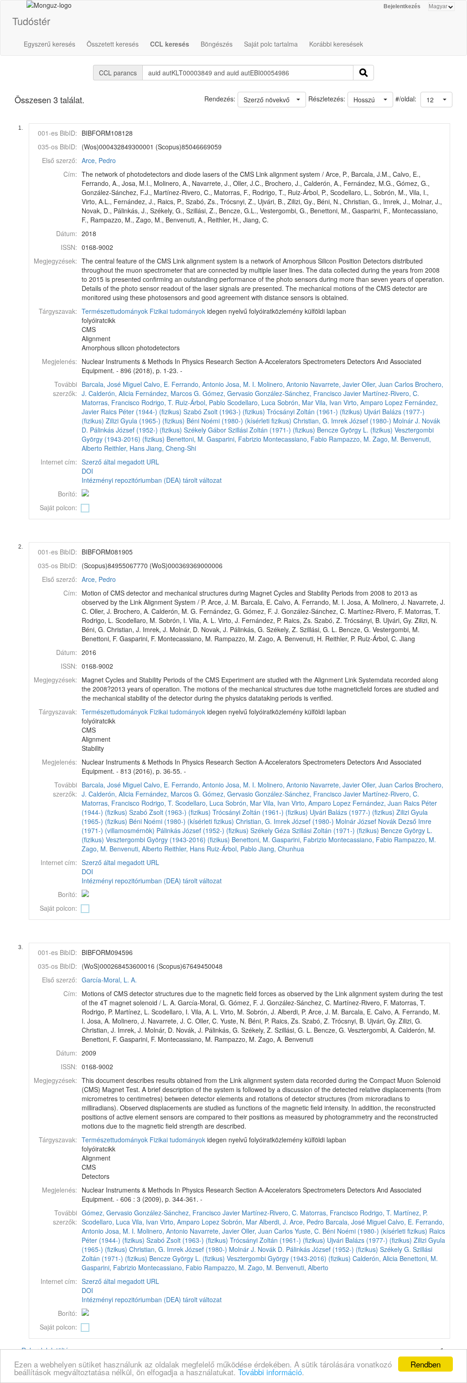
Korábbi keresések (336, 43)
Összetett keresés (113, 43)
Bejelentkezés (402, 6)
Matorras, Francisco (111, 402)
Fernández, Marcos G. (168, 393)
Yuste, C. (308, 1230)
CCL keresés (169, 43)
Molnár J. (406, 420)
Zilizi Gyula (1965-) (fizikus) (145, 420)
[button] (436, 99)
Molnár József (356, 821)
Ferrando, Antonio (197, 384)
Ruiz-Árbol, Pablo (200, 402)
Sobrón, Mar (295, 402)
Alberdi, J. (273, 1221)
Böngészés (217, 43)
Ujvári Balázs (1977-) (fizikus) (352, 812)
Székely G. (395, 1249)
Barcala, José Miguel (112, 384)
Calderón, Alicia (111, 393)
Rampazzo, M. (350, 438)
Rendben (425, 1364)
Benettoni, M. (185, 438)
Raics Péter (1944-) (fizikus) (141, 411)
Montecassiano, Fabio (295, 438)
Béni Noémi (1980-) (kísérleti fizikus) (239, 420)
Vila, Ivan (328, 402)
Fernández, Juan (377, 803)
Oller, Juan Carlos (387, 384)
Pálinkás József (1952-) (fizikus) (136, 429)
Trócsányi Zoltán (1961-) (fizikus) (314, 411)
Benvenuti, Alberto (135, 848)
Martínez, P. (411, 1212)
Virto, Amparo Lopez (373, 402)
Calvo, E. (157, 384)
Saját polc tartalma (271, 43)
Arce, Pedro (99, 160)
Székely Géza (270, 830)
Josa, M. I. (241, 384)
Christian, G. (311, 420)
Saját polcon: (58, 507)
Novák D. (271, 1249)
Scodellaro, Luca (251, 402)
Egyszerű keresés (49, 43)
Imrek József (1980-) (361, 420)
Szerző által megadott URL (120, 461)
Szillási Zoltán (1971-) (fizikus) (271, 429)
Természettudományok (115, 311)
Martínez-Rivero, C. (391, 393)
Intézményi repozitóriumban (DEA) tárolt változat (152, 480)
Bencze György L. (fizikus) (355, 429)
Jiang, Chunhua (281, 848)
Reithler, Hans (124, 448)
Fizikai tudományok (177, 311)
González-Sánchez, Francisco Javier (308, 393)
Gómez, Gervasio (227, 393)
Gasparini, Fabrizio (234, 438)
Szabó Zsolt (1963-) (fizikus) (224, 411)
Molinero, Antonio (283, 384)
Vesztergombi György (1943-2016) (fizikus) (168, 839)
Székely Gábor (205, 429)
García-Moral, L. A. (109, 979)
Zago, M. (386, 438)
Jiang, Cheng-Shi (171, 448)
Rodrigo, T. (157, 402)
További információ (270, 1372)
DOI (87, 470)
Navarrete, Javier (335, 384)
